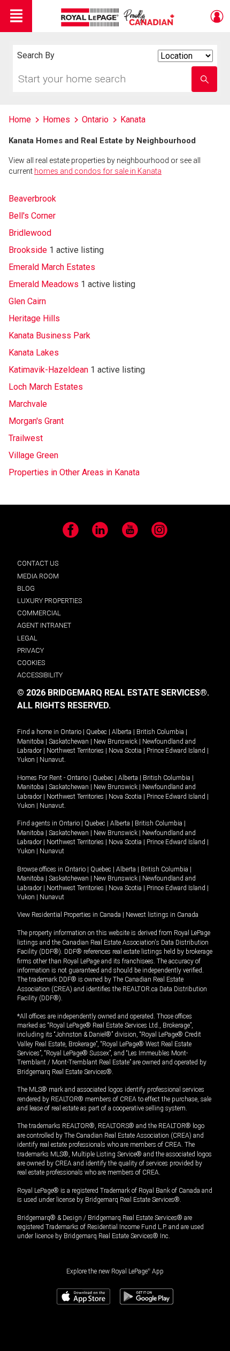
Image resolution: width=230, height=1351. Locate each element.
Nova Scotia (125, 750)
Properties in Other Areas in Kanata (74, 472)
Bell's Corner (32, 216)
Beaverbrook (32, 199)
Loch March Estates (46, 387)
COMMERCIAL (39, 613)
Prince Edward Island (176, 750)
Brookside (28, 250)
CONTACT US (37, 563)
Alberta (122, 732)
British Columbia (160, 732)
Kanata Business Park (49, 335)
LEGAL (27, 638)
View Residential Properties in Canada (69, 914)
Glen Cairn (27, 301)
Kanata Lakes (34, 353)
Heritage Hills (34, 318)
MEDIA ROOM (38, 576)
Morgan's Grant (36, 421)
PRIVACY (30, 650)
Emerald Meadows (44, 284)
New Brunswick (115, 741)
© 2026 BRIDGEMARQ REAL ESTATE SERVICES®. (113, 693)
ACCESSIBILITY (40, 675)
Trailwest (26, 438)
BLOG (26, 588)
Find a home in (38, 732)
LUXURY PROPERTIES (49, 601)
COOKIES (31, 663)
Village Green (33, 455)
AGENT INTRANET (44, 625)
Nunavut (52, 759)
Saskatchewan (69, 741)
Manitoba (30, 741)
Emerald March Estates (52, 267)
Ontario (70, 732)
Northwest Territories (75, 750)
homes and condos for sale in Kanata (98, 171)
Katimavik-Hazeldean (48, 370)
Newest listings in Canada (162, 914)
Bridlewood (30, 233)
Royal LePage (119, 17)
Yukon (26, 759)
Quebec (96, 732)
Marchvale (28, 404)
